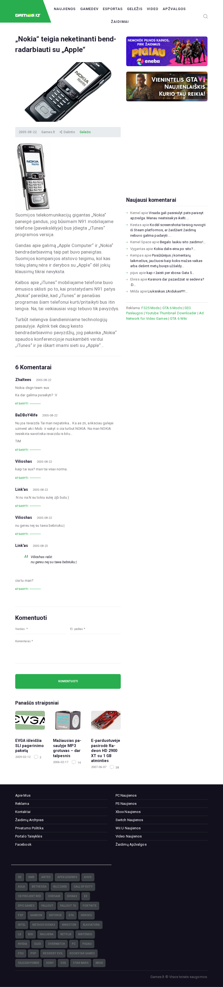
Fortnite (90, 905)
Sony (50, 962)
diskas (72, 896)
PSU (21, 953)
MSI (30, 934)
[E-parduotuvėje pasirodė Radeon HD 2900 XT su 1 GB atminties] (106, 722)
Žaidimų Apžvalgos (131, 844)
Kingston (69, 924)
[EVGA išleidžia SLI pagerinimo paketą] (30, 722)
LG (19, 934)
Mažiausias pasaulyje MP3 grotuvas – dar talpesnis (67, 748)
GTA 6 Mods (172, 308)
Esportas (113, 9)
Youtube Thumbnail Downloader (171, 313)
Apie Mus (22, 795)
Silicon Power (28, 962)
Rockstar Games (82, 953)
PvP (33, 953)
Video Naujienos (129, 836)
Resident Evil (53, 953)
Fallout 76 (68, 905)
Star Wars (81, 962)
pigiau (87, 943)
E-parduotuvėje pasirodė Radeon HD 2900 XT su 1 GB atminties (105, 750)
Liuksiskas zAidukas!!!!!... (168, 291)
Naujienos (65, 9)
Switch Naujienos (129, 820)
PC (74, 943)
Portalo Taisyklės (28, 836)
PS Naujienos (126, 804)
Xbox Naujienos (128, 812)
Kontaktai (22, 812)
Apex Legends (67, 877)
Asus (88, 877)
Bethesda (39, 886)
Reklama (22, 804)
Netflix (65, 934)
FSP (20, 915)
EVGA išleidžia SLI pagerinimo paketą (29, 745)
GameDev (89, 9)
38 (117, 767)
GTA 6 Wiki (178, 318)
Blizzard (60, 886)
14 (79, 762)
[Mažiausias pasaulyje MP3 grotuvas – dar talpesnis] (68, 722)
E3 (85, 896)
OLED (37, 943)
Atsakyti (22, 403)
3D (19, 877)
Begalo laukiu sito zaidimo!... (183, 242)
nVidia (22, 943)
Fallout (47, 905)
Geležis (135, 9)
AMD (31, 877)
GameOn (36, 915)
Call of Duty (83, 886)
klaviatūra (91, 924)
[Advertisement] (167, 158)
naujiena (47, 934)
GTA (71, 915)
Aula (21, 886)
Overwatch (56, 943)
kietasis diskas (43, 924)
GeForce (55, 915)
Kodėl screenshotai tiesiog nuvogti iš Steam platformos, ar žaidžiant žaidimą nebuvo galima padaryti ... (168, 230)
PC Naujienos (126, 795)
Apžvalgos (174, 9)
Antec (46, 877)
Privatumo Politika (29, 828)
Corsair (54, 896)
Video (152, 9)
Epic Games (26, 905)
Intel (22, 924)
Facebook (23, 844)
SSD (63, 962)
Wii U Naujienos (128, 828)
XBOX (99, 962)
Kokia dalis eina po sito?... (175, 249)
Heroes (86, 915)
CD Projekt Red (29, 896)
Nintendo (85, 934)
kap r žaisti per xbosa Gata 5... (170, 273)
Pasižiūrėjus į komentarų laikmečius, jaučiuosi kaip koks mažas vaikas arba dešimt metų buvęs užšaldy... (166, 260)
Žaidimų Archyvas (29, 820)
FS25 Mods (150, 308)
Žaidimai (120, 22)
